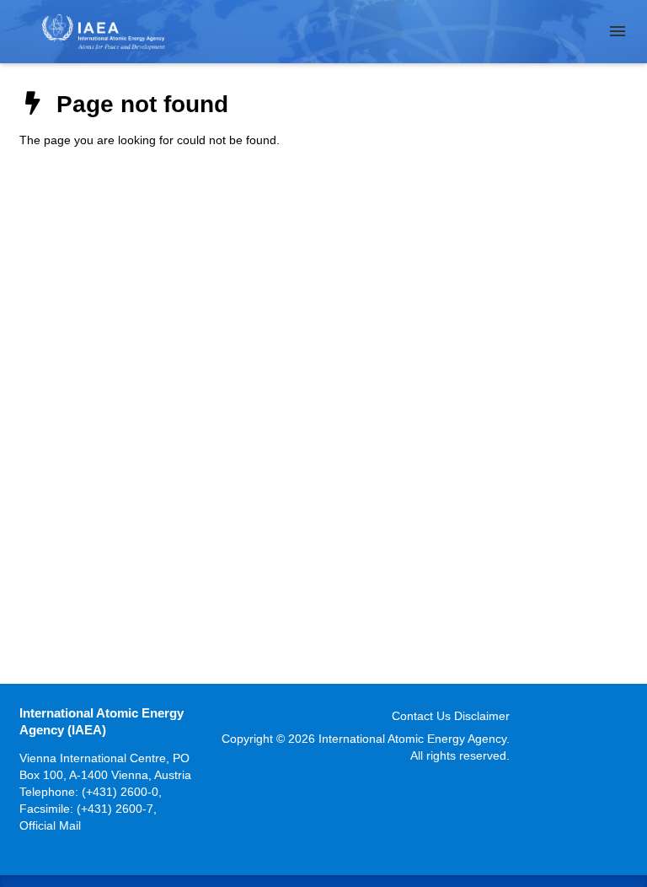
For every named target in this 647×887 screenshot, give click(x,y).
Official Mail (50, 825)
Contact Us (421, 716)
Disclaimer (482, 716)
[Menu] (617, 31)
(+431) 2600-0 (120, 791)
